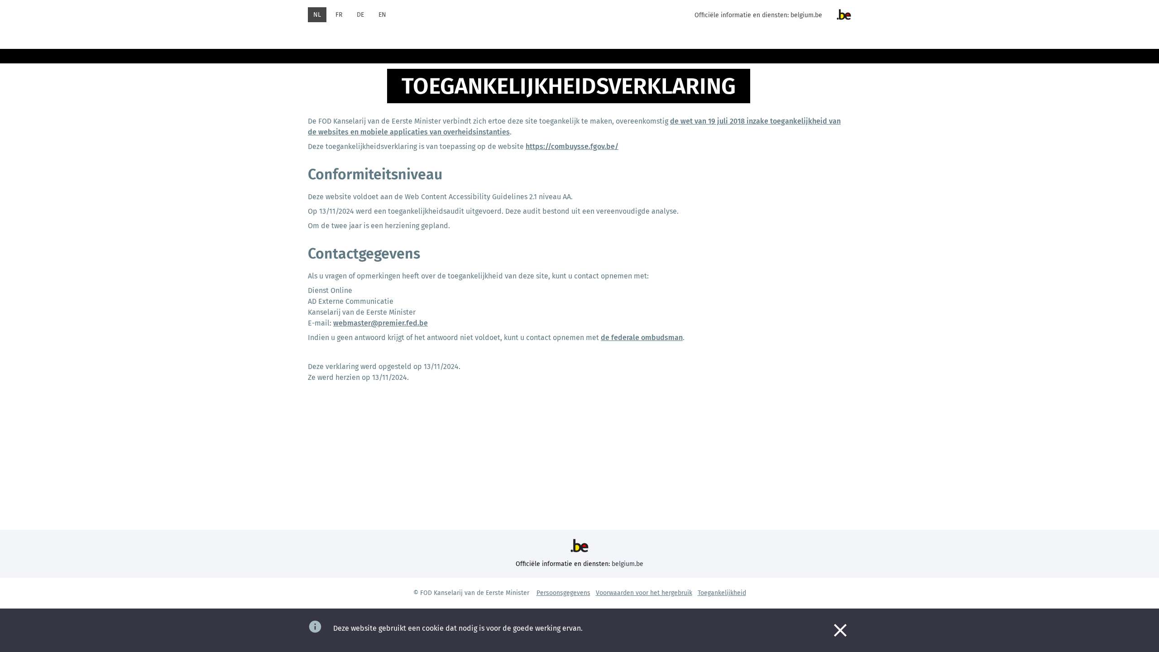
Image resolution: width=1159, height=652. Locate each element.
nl (317, 15)
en (382, 15)
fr (338, 15)
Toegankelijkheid (722, 593)
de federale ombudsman (642, 337)
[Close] (840, 630)
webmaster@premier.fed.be (380, 323)
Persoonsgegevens (563, 593)
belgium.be (806, 15)
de (360, 15)
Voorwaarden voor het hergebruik (644, 593)
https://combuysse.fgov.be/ (572, 146)
